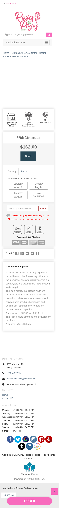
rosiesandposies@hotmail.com (21, 378)
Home (6, 53)
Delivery (12, 171)
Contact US (7, 398)
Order (29, 501)
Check (43, 208)
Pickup (24, 171)
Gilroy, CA (9, 495)
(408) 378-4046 (14, 373)
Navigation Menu (15, 42)
